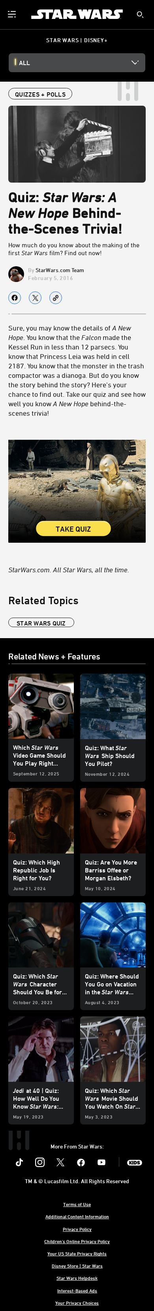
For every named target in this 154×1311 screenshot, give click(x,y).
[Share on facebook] (14, 297)
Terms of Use (77, 1204)
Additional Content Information (77, 1216)
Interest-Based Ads (77, 1290)
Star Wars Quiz (41, 623)
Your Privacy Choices (77, 1302)
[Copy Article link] (55, 297)
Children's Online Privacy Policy (77, 1241)
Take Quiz (73, 529)
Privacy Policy (77, 1229)
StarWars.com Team (60, 270)
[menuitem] (12, 14)
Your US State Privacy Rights (77, 1253)
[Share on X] (35, 297)
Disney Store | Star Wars (77, 1265)
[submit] (140, 14)
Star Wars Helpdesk (77, 1278)
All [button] (24, 62)
